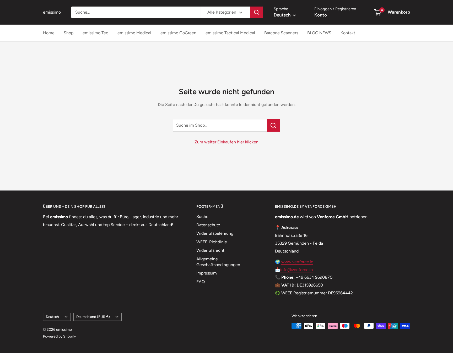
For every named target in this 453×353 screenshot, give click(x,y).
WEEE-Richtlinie (211, 241)
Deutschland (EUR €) (93, 317)
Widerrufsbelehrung (214, 233)
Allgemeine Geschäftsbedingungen (218, 261)
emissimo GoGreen (178, 32)
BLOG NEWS (319, 32)
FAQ (200, 281)
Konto (320, 15)
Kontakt (348, 32)
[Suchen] (256, 12)
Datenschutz (208, 224)
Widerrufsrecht (210, 250)
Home (49, 32)
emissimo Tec (95, 32)
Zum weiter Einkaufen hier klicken (226, 141)
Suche (202, 216)
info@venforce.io (296, 269)
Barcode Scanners (281, 32)
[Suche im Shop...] (273, 125)
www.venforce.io (297, 261)
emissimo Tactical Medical (230, 32)
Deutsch (52, 317)
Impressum (206, 273)
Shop (68, 32)
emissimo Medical (134, 32)
